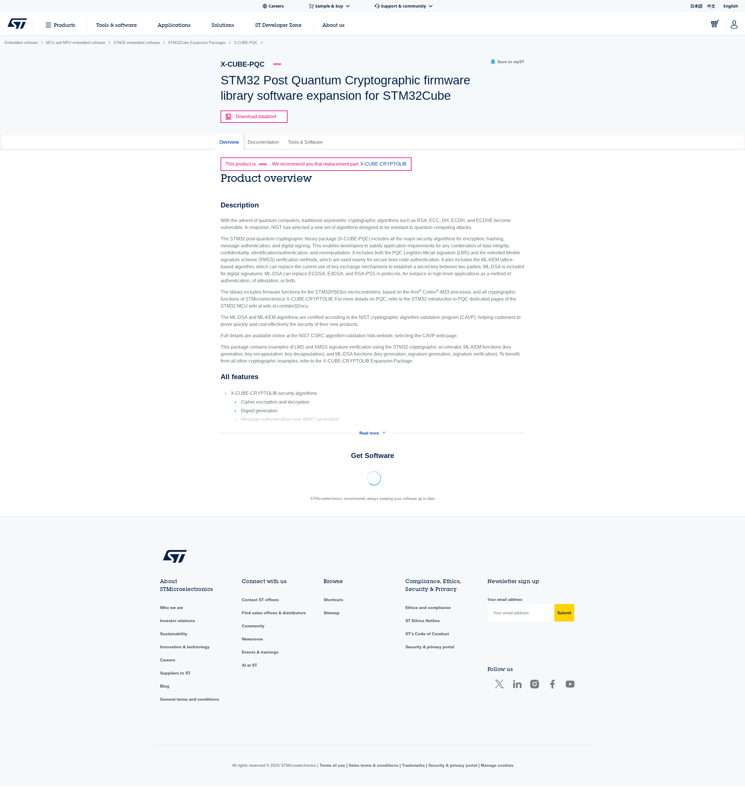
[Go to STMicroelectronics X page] (500, 689)
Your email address (504, 603)
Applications (174, 25)
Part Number (253, 474)
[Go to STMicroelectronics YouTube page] (570, 689)
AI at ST (249, 669)
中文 (711, 6)
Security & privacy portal (429, 651)
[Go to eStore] (715, 23)
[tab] (229, 142)
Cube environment (310, 474)
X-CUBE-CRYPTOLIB (383, 163)
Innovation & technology (185, 651)
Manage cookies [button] (496, 769)
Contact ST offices (260, 603)
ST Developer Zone (278, 25)
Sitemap (332, 617)
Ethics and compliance (428, 611)
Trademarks (413, 769)
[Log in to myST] (734, 23)
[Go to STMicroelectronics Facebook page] (552, 689)
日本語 (696, 6)
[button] (507, 62)
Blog (164, 690)
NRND (277, 64)
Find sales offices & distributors (274, 617)
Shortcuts (333, 603)
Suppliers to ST (175, 677)
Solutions (223, 25)
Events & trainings (260, 656)
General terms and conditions (189, 703)
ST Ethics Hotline (422, 624)
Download (370, 474)
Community (253, 630)
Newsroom (252, 643)
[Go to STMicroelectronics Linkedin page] (517, 689)
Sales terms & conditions (373, 769)
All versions (460, 474)
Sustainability (173, 637)
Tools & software (116, 25)
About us (333, 25)
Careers (167, 664)
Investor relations (177, 624)
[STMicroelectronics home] (17, 23)
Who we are (171, 611)
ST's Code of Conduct (427, 637)
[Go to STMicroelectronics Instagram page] (534, 689)
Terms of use (333, 769)
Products (64, 25)
